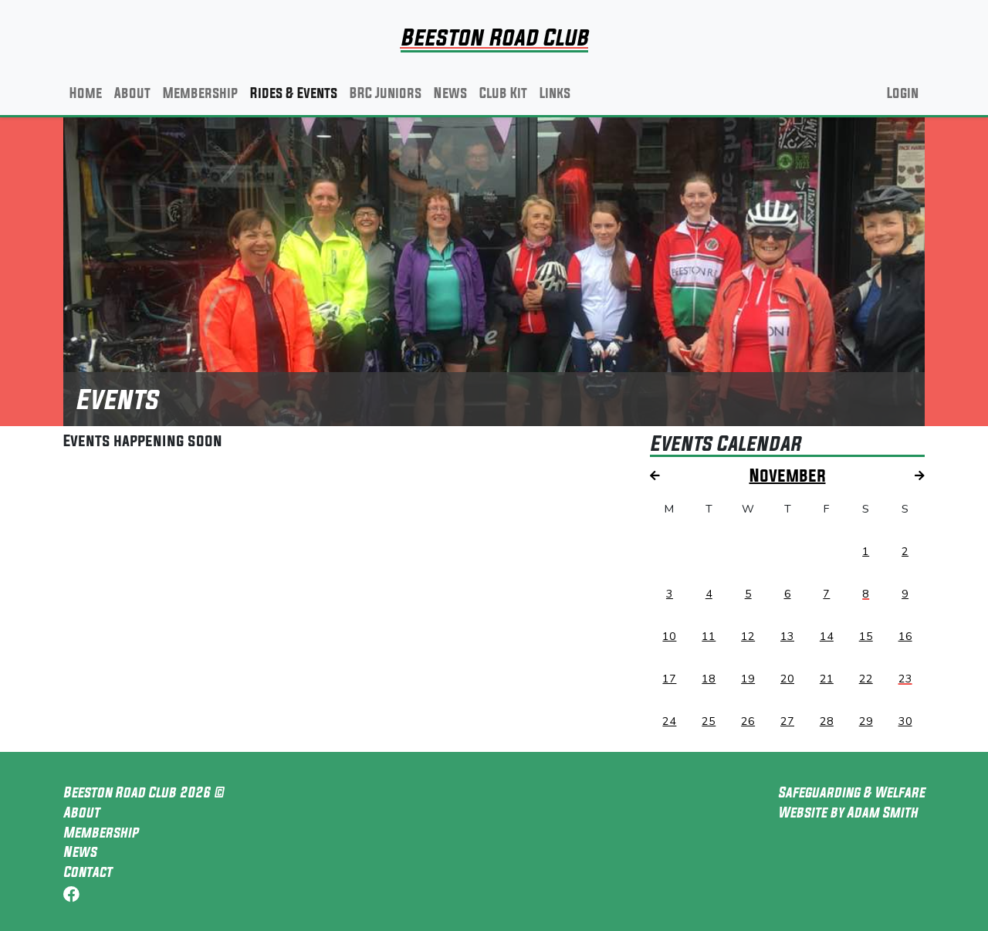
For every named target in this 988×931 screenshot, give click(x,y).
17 (669, 678)
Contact (87, 871)
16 (905, 636)
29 (866, 721)
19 (748, 678)
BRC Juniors (385, 92)
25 (709, 721)
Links (555, 92)
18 (709, 678)
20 (787, 678)
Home (85, 92)
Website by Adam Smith (848, 812)
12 (748, 636)
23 (905, 678)
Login (903, 92)
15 (866, 636)
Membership (200, 92)
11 (709, 636)
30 (905, 721)
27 (787, 721)
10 (669, 636)
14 (827, 636)
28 (827, 721)
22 (866, 678)
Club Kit (503, 92)
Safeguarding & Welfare (851, 792)
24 (669, 721)
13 (787, 636)
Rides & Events (293, 92)
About (132, 92)
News (450, 92)
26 (748, 721)
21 (827, 678)
